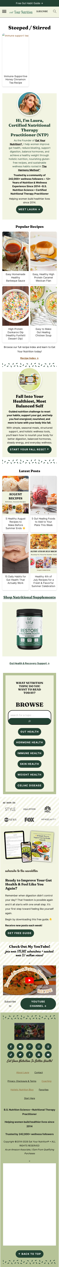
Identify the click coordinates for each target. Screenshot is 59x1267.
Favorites (43, 1089)
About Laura (22, 1072)
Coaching (46, 1081)
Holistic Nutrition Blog (22, 1089)
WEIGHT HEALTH (29, 774)
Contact (38, 1072)
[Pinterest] (29, 1046)
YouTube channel (37, 1003)
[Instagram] (38, 1046)
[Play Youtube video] (29, 980)
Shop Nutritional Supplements (29, 597)
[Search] (29, 721)
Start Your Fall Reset (28, 449)
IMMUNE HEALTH (29, 753)
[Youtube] (20, 1046)
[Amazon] (29, 1054)
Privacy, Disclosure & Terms (22, 1081)
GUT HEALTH (29, 731)
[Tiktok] (10, 1054)
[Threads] (48, 1046)
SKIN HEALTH (29, 763)
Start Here (29, 1098)
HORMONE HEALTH (29, 742)
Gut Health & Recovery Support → (29, 663)
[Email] (48, 1054)
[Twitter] (20, 1054)
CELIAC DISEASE (30, 785)
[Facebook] (10, 1046)
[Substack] (38, 1054)
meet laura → (29, 209)
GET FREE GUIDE (20, 933)
